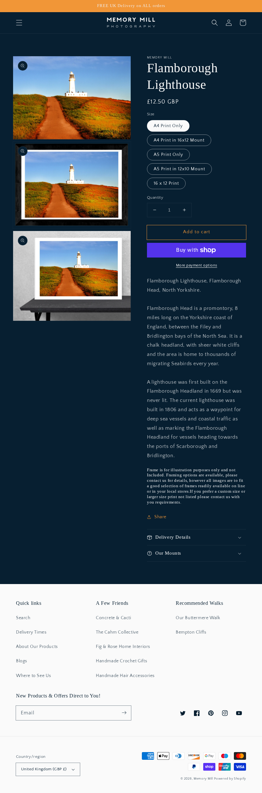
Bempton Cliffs (191, 632)
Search (23, 617)
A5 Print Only (168, 154)
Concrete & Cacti (113, 617)
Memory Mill (203, 779)
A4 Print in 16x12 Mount (179, 140)
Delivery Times (31, 632)
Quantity (155, 197)
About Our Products (37, 646)
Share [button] (160, 517)
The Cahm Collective (117, 632)
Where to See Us (33, 675)
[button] (19, 23)
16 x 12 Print (166, 183)
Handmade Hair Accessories (125, 675)
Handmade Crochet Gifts (121, 661)
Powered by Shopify (230, 779)
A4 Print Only (168, 125)
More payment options (196, 265)
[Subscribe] (124, 713)
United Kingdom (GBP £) (44, 769)
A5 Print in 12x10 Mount (179, 169)
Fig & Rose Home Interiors (123, 646)
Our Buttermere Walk (198, 617)
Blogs (21, 661)
